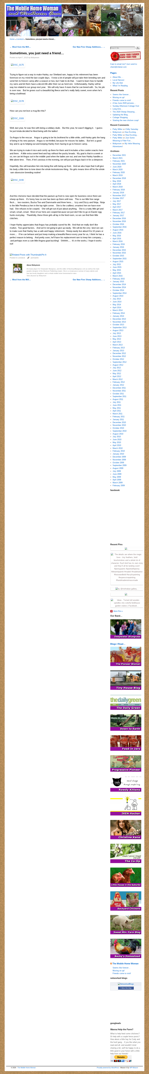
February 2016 (119, 244)
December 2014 (119, 284)
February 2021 (119, 161)
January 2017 (118, 215)
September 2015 (119, 259)
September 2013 (119, 327)
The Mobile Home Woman (125, 963)
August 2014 (118, 296)
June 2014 (117, 302)
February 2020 (119, 172)
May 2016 (117, 236)
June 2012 (117, 371)
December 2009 (119, 457)
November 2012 (119, 356)
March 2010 (118, 448)
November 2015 (119, 253)
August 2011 (118, 399)
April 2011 (117, 411)
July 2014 (117, 299)
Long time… (118, 109)
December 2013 (119, 319)
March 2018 (118, 187)
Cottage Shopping (120, 117)
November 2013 (119, 322)
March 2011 (117, 414)
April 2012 (117, 376)
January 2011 (118, 419)
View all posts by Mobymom (36, 276)
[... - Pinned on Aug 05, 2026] (127, 549)
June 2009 (117, 474)
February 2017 (119, 213)
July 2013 (117, 333)
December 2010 (119, 422)
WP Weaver (134, 1067)
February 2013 (119, 348)
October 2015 (118, 256)
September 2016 (119, 227)
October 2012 (118, 359)
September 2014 (119, 293)
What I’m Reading (120, 86)
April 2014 (117, 307)
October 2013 (118, 325)
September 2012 (119, 362)
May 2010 (117, 442)
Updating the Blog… (121, 115)
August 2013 (118, 330)
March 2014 (118, 310)
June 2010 (117, 439)
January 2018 (118, 193)
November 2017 (119, 195)
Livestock (20, 39)
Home (12, 39)
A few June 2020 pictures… (124, 103)
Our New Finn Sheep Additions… (89, 47)
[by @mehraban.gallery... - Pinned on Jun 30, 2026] (127, 589)
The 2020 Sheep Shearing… (124, 112)
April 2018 (117, 184)
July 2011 (117, 402)
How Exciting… (131, 132)
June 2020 (117, 167)
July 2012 (117, 368)
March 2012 (118, 379)
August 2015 (118, 261)
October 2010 (118, 428)
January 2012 (118, 385)
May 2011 (117, 408)
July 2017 (117, 201)
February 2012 (119, 382)
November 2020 (119, 164)
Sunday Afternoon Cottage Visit (126, 106)
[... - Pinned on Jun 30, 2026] (127, 594)
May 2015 (117, 270)
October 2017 (118, 198)
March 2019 (118, 175)
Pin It (43, 255)
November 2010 (119, 425)
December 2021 (119, 155)
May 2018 (117, 181)
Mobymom (35, 57)
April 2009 (117, 480)
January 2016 (118, 247)
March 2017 (118, 210)
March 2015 (118, 276)
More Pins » (118, 611)
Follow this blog (125, 988)
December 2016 (119, 218)
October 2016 (118, 224)
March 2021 (118, 158)
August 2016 (118, 230)
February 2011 (119, 416)
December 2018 (119, 178)
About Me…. (118, 77)
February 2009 (119, 485)
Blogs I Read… (117, 644)
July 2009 (117, 471)
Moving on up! (119, 97)
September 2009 (119, 465)
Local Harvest (118, 80)
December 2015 (119, 250)
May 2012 (117, 373)
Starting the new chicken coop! (126, 120)
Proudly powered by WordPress (108, 1067)
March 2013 (118, 345)
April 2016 (117, 238)
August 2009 (118, 468)
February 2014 (119, 313)
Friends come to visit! (122, 100)
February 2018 (119, 190)
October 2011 (118, 394)
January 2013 (118, 350)
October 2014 (118, 290)
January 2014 (118, 316)
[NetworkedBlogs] (126, 984)
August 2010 (118, 434)
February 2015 (119, 279)
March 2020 (118, 169)
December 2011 (119, 388)
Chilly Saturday (131, 129)
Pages (113, 73)
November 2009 (119, 460)
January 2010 (118, 454)
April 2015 (117, 273)
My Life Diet (118, 83)
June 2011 (117, 405)
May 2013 (117, 339)
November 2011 (119, 391)
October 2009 (118, 462)
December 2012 (119, 353)
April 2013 (117, 342)
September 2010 (119, 431)
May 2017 (117, 204)
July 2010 (117, 437)
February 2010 (119, 451)
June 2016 (117, 233)
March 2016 (118, 241)
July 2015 (117, 264)
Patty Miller (117, 129)
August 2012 (118, 365)
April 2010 (117, 445)
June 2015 (117, 267)
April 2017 (117, 207)
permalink (35, 258)
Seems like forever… (121, 94)
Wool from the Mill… (20, 47)
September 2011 (119, 396)
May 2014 (117, 304)
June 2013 (117, 336)
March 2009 (118, 483)
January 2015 (118, 281)
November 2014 (119, 287)
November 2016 (119, 221)
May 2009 (117, 477)
